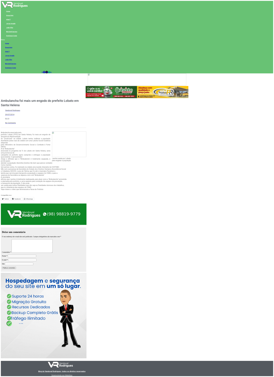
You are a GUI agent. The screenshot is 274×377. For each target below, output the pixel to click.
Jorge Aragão (10, 23)
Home (8, 11)
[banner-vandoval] (43, 224)
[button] (46, 40)
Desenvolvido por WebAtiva (61, 375)
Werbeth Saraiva (11, 31)
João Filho (9, 27)
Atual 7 (8, 19)
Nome (4, 256)
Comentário (6, 252)
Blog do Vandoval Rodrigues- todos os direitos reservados (62, 371)
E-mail (5, 260)
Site (3, 264)
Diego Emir (9, 15)
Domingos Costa (11, 36)
